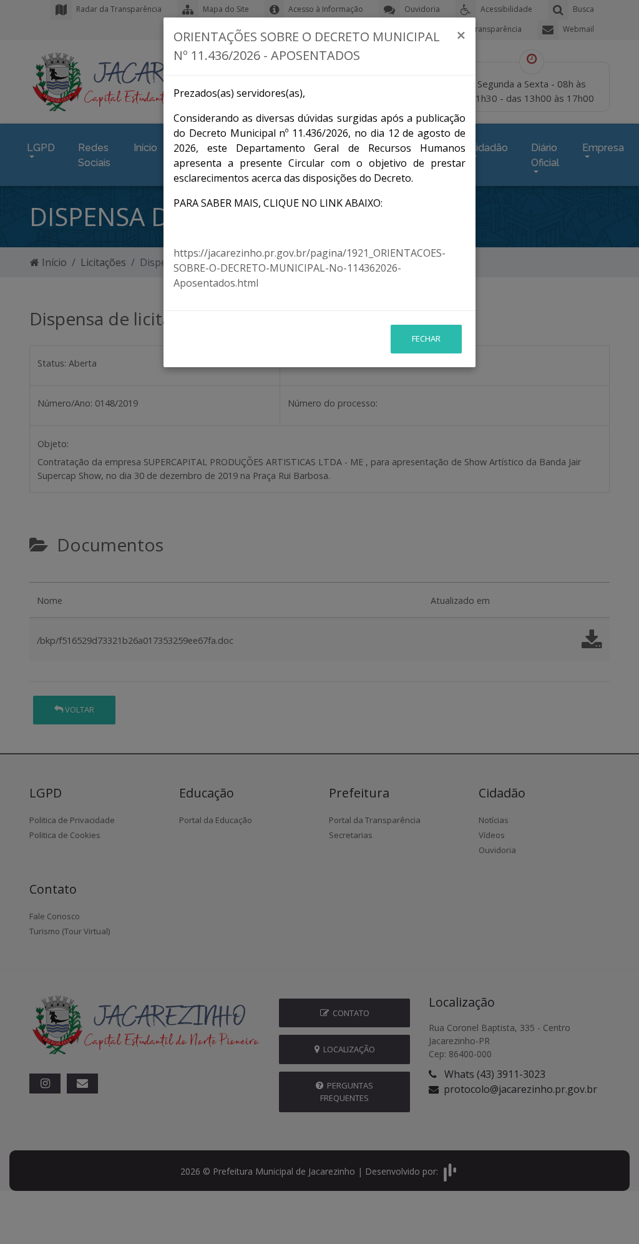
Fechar (426, 338)
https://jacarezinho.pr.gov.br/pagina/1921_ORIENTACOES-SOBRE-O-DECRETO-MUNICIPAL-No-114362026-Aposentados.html (309, 268)
